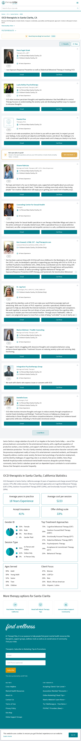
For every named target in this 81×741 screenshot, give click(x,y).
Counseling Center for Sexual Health (31, 205)
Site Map (9, 712)
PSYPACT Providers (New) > (53, 708)
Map (76, 44)
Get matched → (69, 155)
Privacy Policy (11, 708)
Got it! (73, 735)
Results (66, 44)
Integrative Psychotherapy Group (29, 366)
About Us (9, 695)
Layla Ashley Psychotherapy (27, 85)
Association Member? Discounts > (55, 691)
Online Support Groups (14, 717)
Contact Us (10, 699)
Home (3, 14)
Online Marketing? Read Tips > (54, 695)
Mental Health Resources (15, 691)
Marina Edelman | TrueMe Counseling (30, 330)
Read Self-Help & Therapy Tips (40, 610)
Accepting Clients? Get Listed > (54, 686)
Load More (40, 433)
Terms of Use (11, 704)
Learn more (7, 736)
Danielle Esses (22, 397)
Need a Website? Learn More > (54, 699)
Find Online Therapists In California (15, 610)
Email (22, 75)
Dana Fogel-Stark (23, 50)
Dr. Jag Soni (21, 287)
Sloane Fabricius (23, 165)
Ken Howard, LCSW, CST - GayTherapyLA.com (34, 242)
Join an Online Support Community (66, 610)
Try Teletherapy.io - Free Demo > (55, 704)
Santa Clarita (14, 14)
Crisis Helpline (11, 686)
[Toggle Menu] (77, 3)
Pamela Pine (21, 119)
